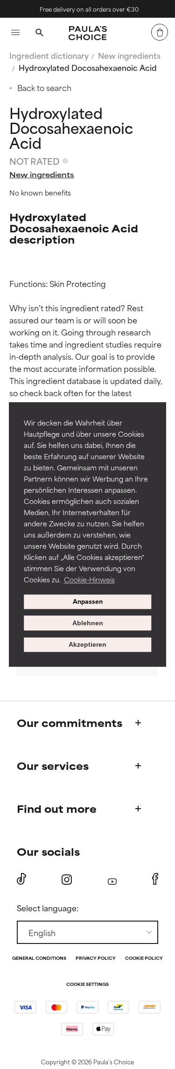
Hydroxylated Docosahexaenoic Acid (88, 67)
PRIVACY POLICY (96, 959)
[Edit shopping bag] (159, 32)
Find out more (57, 808)
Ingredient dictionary (49, 55)
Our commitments (69, 722)
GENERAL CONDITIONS (39, 959)
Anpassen (88, 602)
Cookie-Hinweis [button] (89, 579)
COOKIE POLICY (144, 959)
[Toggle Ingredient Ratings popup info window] (65, 161)
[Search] (39, 34)
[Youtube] (112, 879)
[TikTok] (21, 879)
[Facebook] (155, 879)
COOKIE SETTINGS (87, 985)
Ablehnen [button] (87, 623)
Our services (53, 765)
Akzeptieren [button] (87, 645)
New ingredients (129, 55)
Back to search (44, 87)
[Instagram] (67, 879)
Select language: (47, 907)
